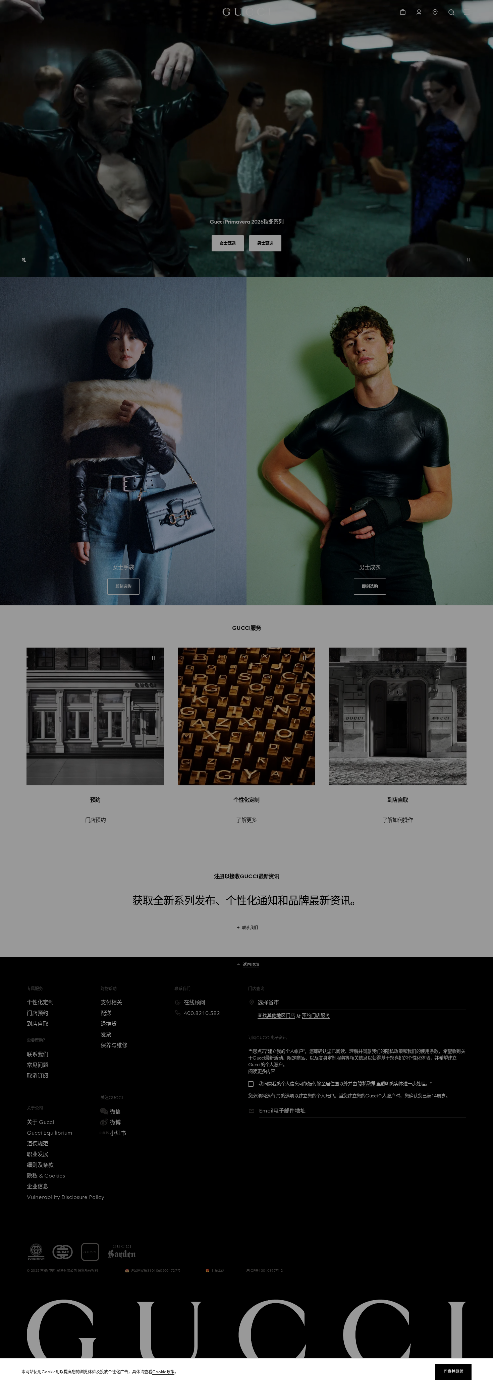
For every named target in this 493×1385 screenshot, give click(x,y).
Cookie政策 (163, 1372)
